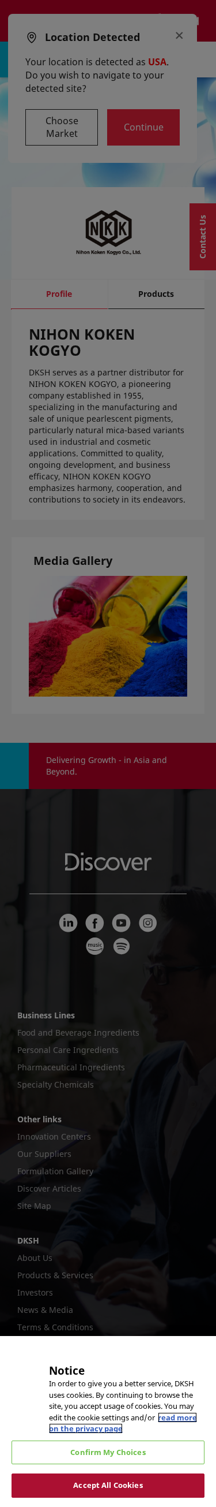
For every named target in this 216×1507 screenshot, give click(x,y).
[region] (108, 1421)
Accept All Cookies (107, 1485)
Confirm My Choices (107, 1452)
